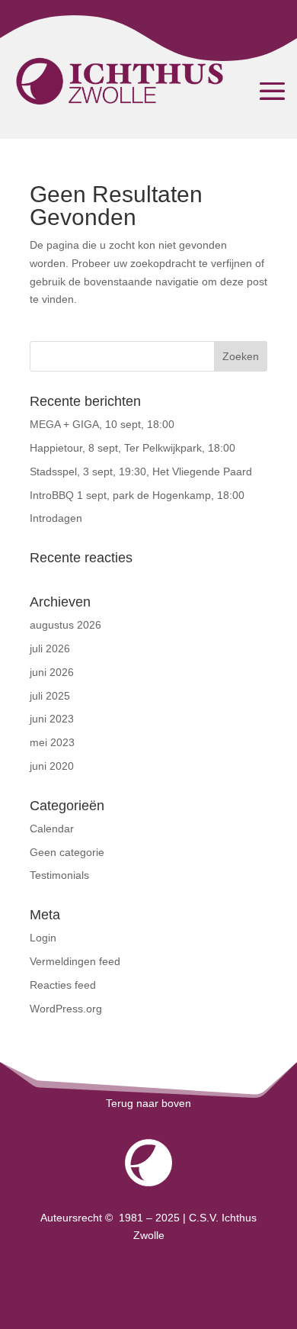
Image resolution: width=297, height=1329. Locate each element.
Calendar (52, 828)
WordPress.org (66, 1008)
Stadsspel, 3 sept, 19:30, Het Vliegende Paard (141, 471)
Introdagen (56, 518)
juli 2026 (50, 648)
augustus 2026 (65, 625)
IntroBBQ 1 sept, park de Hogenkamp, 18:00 (137, 495)
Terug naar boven (148, 1103)
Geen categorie (67, 852)
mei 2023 (52, 742)
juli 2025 (50, 696)
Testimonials (59, 875)
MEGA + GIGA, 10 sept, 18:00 (102, 424)
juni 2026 (52, 672)
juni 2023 (52, 719)
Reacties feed (63, 985)
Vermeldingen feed (75, 961)
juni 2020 (52, 766)
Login (43, 938)
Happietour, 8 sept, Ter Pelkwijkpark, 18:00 (132, 448)
